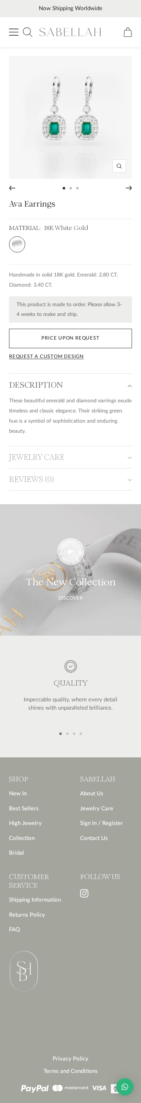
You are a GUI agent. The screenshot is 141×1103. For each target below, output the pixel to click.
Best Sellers (24, 808)
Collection (22, 838)
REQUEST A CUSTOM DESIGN (46, 356)
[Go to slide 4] (81, 734)
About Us (91, 793)
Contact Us (94, 838)
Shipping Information (35, 900)
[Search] (27, 32)
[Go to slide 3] (77, 188)
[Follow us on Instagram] (84, 893)
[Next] (129, 188)
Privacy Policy (70, 1059)
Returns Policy (27, 915)
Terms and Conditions (71, 1071)
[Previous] (12, 188)
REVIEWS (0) (31, 480)
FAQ (14, 929)
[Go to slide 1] (64, 188)
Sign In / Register (101, 823)
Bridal (16, 853)
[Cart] (128, 32)
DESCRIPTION (36, 386)
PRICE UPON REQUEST (70, 338)
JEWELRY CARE (36, 458)
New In (18, 793)
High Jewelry (25, 823)
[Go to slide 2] (71, 188)
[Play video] (70, 551)
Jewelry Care (96, 808)
